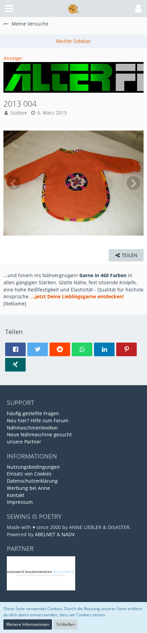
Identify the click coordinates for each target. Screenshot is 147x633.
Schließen (65, 624)
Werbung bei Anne (28, 488)
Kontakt (15, 495)
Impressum (20, 502)
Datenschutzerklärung (32, 481)
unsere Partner (24, 441)
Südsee (18, 112)
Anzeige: (13, 58)
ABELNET (45, 534)
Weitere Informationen (27, 624)
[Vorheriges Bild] (14, 183)
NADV (68, 534)
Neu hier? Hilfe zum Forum (37, 420)
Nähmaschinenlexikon (32, 427)
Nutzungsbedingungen (33, 467)
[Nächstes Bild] (133, 183)
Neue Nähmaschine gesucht (39, 434)
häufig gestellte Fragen (33, 413)
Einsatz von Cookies (29, 473)
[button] (9, 8)
